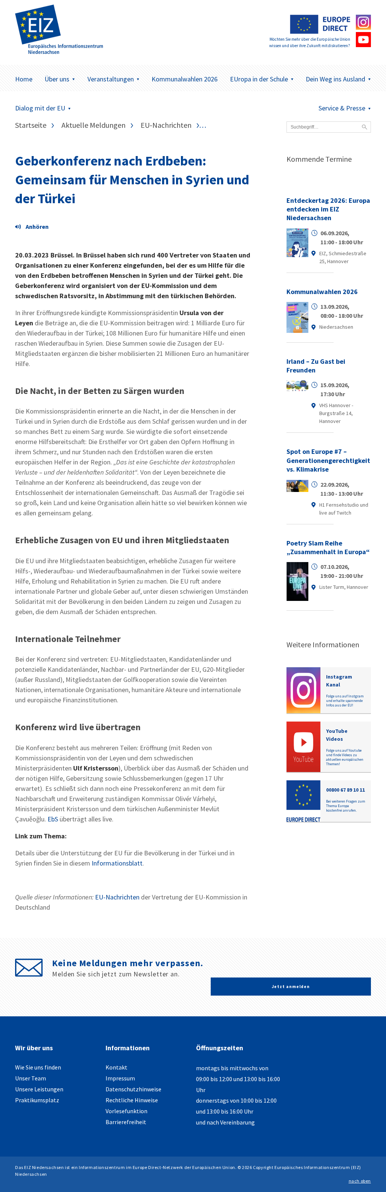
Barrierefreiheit (126, 1122)
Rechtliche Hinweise (132, 1100)
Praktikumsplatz (37, 1100)
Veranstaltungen (110, 79)
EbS (52, 819)
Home (23, 79)
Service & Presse (342, 108)
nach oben (360, 1181)
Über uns (56, 79)
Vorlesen (34, 227)
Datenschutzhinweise (133, 1089)
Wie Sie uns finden (38, 1067)
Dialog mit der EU (40, 108)
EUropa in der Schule (259, 79)
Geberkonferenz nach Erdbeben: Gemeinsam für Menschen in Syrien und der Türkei (132, 179)
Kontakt (116, 1067)
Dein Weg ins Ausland (335, 79)
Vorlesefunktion (126, 1111)
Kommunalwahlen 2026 (185, 79)
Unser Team (30, 1078)
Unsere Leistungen (39, 1089)
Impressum (120, 1078)
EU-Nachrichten (117, 897)
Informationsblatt (117, 863)
